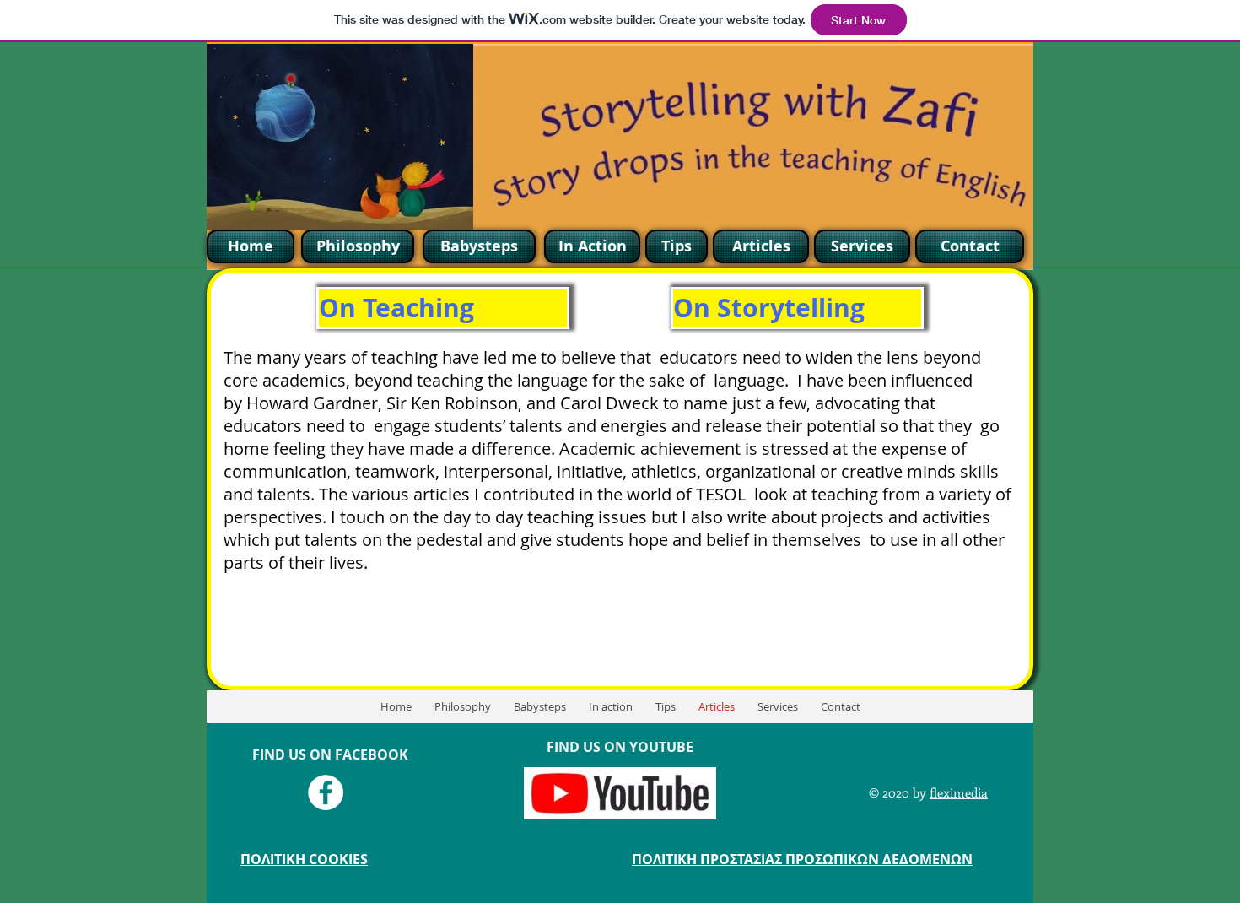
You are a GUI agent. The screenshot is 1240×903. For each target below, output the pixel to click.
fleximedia (959, 792)
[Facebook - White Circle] (325, 792)
